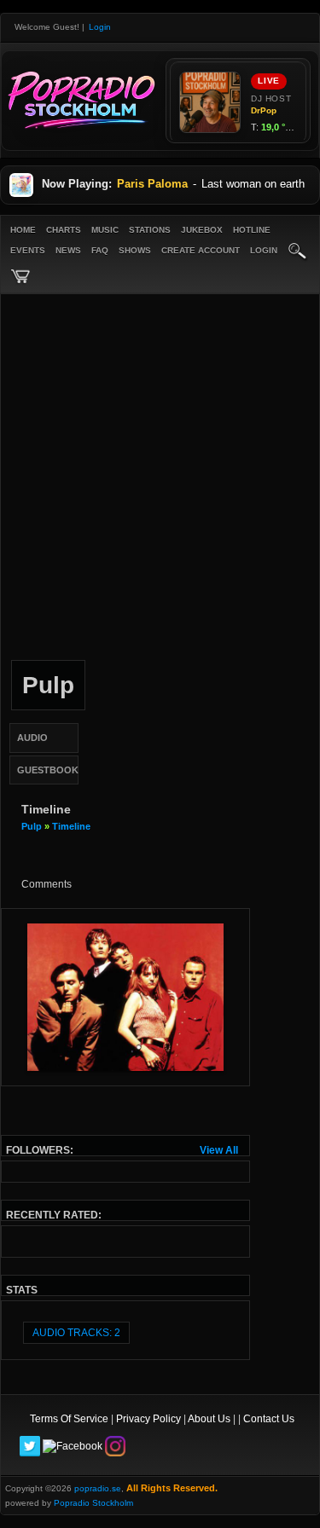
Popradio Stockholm (93, 1503)
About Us (209, 1419)
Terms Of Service (69, 1419)
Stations (150, 229)
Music (105, 229)
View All (219, 1150)
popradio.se (97, 1488)
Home (23, 229)
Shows (135, 250)
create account (200, 250)
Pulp (31, 826)
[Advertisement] (160, 480)
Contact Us (268, 1419)
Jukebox (202, 229)
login (263, 250)
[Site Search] (297, 252)
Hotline (252, 229)
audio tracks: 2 (76, 1333)
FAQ (99, 250)
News (68, 250)
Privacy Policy (148, 1419)
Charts (63, 229)
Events (27, 250)
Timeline (71, 826)
